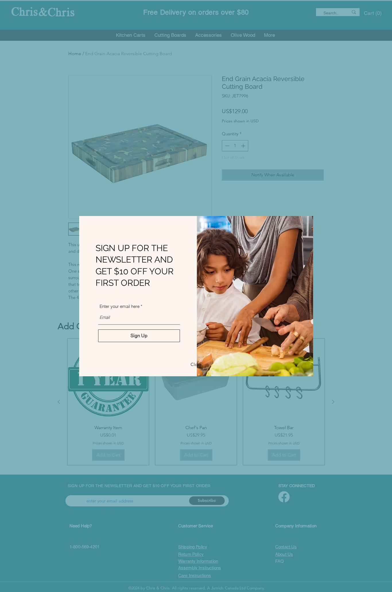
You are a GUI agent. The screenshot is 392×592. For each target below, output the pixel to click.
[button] (196, 365)
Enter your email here (119, 306)
